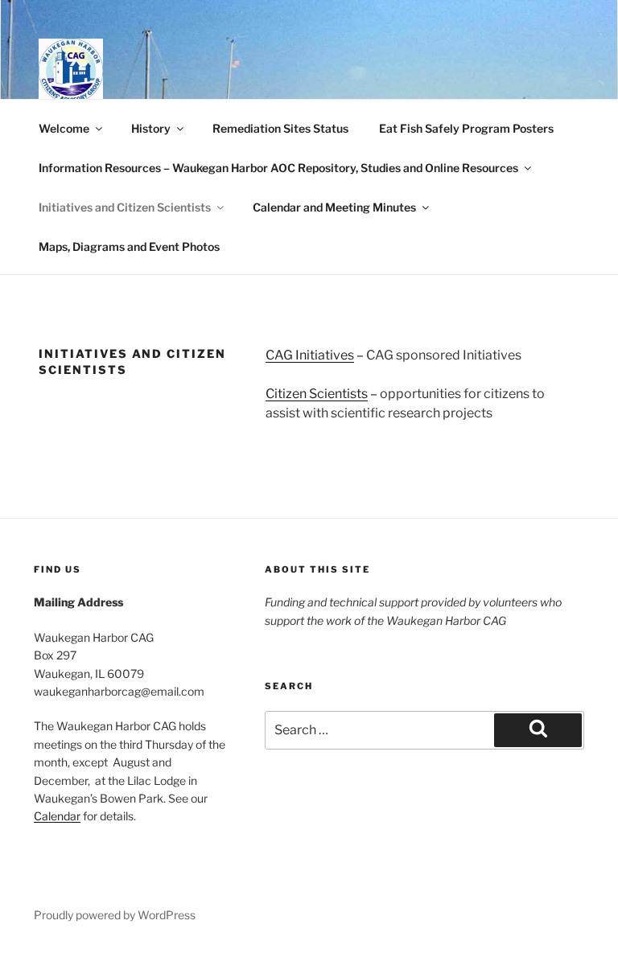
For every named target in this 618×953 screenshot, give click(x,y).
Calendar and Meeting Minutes (334, 207)
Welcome (64, 128)
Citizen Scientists (317, 393)
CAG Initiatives (310, 355)
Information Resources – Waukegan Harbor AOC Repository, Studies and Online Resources (278, 168)
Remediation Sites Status (280, 128)
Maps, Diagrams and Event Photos (129, 246)
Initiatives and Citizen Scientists (125, 207)
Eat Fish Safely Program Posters (466, 128)
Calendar (57, 816)
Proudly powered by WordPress (115, 915)
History (151, 128)
